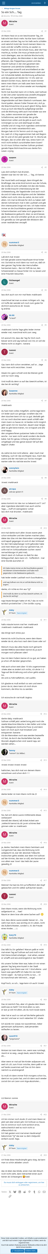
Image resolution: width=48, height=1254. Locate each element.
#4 (46, 290)
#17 (45, 880)
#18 (45, 904)
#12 (45, 714)
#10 (45, 528)
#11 (45, 620)
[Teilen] (42, 31)
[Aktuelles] (44, 3)
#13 (45, 760)
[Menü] (4, 3)
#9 (46, 499)
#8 (46, 478)
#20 (45, 999)
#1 (46, 31)
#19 (45, 945)
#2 (46, 167)
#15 (45, 810)
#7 (46, 401)
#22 (45, 1114)
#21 (45, 1046)
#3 (46, 252)
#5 (46, 325)
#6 (46, 360)
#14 (45, 789)
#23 (45, 1155)
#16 (45, 842)
